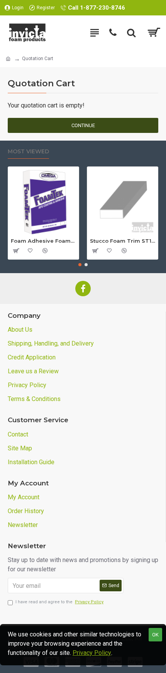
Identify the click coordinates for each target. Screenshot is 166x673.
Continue (83, 125)
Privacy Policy (92, 652)
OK (155, 635)
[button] (79, 264)
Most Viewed (28, 151)
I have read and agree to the (59, 601)
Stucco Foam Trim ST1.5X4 (122, 241)
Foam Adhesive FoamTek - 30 (43, 241)
